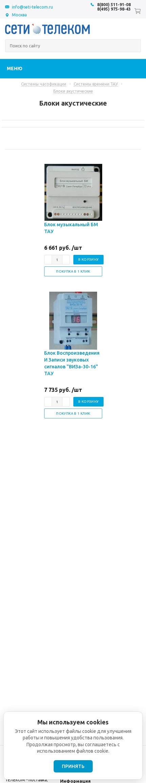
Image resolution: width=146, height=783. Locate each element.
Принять (73, 766)
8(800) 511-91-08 (114, 4)
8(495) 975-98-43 (114, 9)
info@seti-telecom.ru (32, 7)
